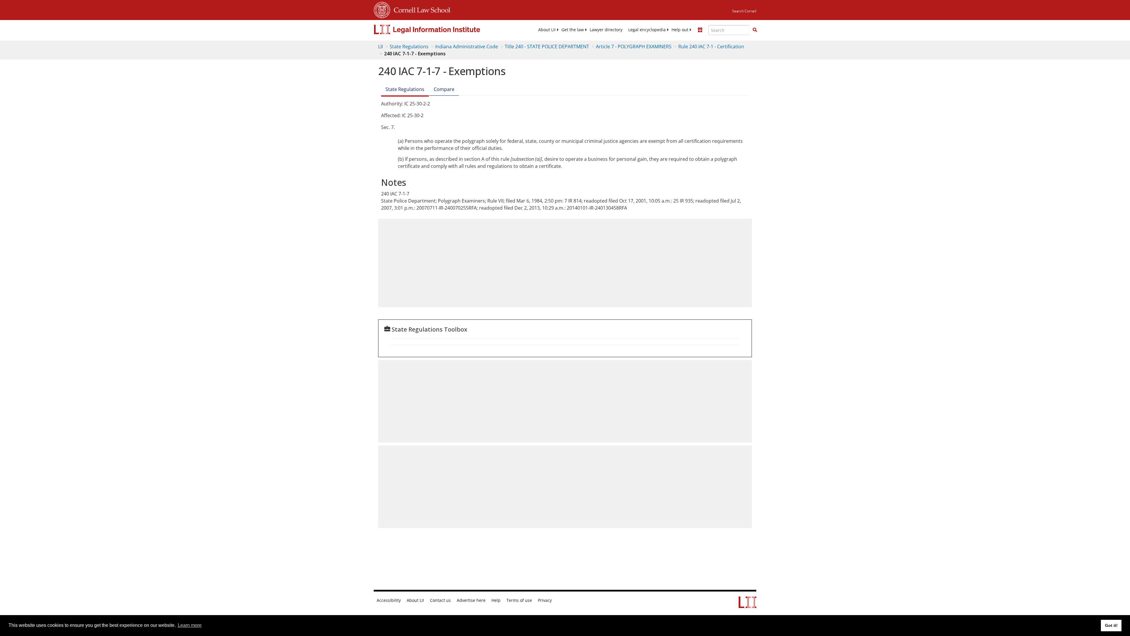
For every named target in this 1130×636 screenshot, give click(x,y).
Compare (444, 89)
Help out (680, 29)
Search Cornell (744, 11)
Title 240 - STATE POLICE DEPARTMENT (547, 46)
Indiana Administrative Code (466, 46)
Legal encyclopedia (647, 29)
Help (496, 600)
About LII (547, 29)
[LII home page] (747, 605)
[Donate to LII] (700, 30)
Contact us (440, 600)
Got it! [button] (1111, 625)
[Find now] (754, 30)
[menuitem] (547, 30)
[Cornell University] (382, 9)
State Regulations (409, 46)
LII (380, 46)
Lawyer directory (606, 29)
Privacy (545, 600)
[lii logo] (440, 29)
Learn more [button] (190, 625)
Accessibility (389, 600)
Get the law (572, 29)
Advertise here (471, 600)
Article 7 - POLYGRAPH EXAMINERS (634, 46)
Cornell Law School (420, 9)
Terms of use (519, 600)
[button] (755, 30)
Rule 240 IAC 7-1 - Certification (711, 46)
